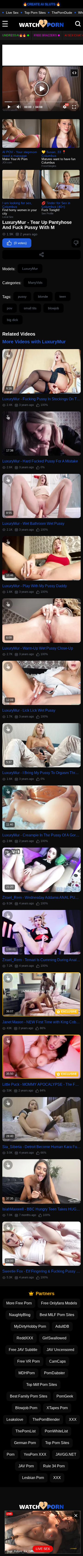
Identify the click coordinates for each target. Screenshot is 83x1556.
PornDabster (54, 1373)
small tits (30, 308)
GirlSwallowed (54, 1338)
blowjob (53, 308)
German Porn (25, 1443)
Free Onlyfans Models (59, 1303)
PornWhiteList (56, 1431)
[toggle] (5, 24)
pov (9, 308)
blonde (43, 296)
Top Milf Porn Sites (41, 1385)
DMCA (64, 1520)
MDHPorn (26, 1373)
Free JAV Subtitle (23, 1350)
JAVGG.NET (66, 1454)
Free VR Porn (28, 1361)
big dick (12, 320)
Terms (49, 1520)
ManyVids (35, 282)
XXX (73, 1419)
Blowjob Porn (26, 1408)
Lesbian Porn (33, 1478)
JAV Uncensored (60, 1350)
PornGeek (64, 1396)
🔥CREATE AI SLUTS (39, 4)
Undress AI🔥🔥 (14, 35)
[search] (78, 24)
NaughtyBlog (19, 1315)
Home (35, 1520)
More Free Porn (19, 1303)
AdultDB (62, 1326)
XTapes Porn (57, 1408)
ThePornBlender (46, 1419)
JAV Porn (26, 1466)
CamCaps (57, 1361)
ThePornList (25, 1431)
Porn (11, 1454)
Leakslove (14, 1419)
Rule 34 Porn (54, 1466)
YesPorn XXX (35, 1454)
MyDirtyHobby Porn (30, 1326)
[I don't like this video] (76, 243)
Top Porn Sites (35, 12)
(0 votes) (20, 243)
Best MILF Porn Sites (57, 1315)
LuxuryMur (30, 268)
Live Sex (12, 12)
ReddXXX (25, 1338)
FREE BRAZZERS (45, 35)
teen (62, 296)
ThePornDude (62, 12)
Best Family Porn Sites (28, 1396)
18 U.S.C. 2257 (41, 1526)
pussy (22, 296)
